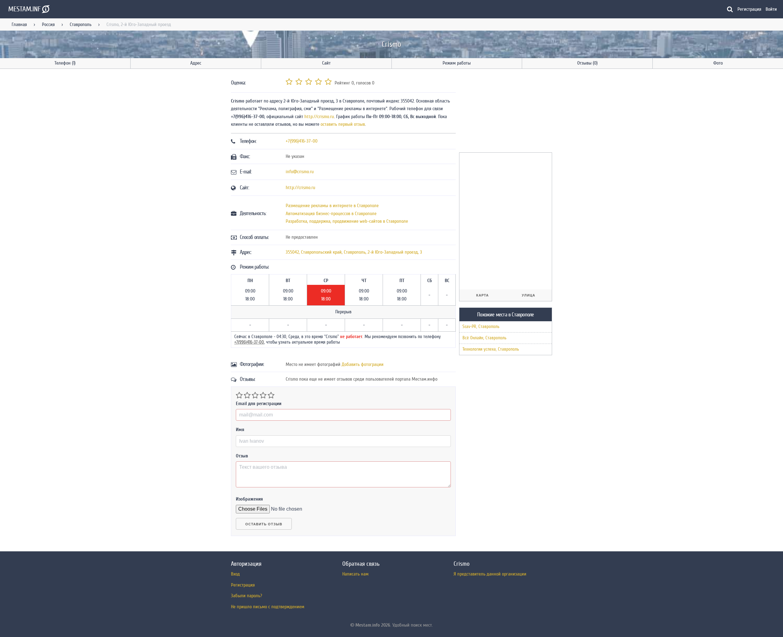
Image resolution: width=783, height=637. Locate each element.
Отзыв (242, 456)
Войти (771, 9)
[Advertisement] (505, 111)
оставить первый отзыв (343, 124)
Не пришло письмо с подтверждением (267, 606)
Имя (240, 429)
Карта (482, 295)
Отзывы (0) (587, 63)
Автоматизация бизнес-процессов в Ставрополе (331, 213)
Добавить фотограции (363, 364)
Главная (19, 24)
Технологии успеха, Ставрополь (490, 349)
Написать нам (355, 574)
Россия (48, 24)
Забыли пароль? (246, 595)
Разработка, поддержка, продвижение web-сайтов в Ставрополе (347, 221)
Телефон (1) (65, 63)
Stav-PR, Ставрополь (480, 326)
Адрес (195, 63)
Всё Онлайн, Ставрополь (484, 338)
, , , (354, 252)
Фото (718, 63)
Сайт (326, 63)
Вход (235, 574)
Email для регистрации (258, 403)
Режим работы (457, 63)
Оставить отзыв (263, 524)
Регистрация (749, 9)
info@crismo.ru (300, 171)
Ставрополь (80, 24)
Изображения (249, 499)
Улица (528, 295)
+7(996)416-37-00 (301, 141)
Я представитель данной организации (490, 574)
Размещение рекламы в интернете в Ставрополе (332, 205)
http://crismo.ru (319, 116)
